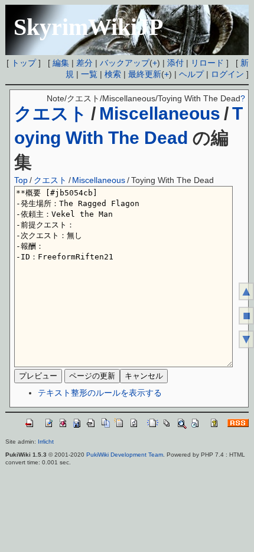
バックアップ (124, 63)
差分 (84, 63)
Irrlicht (46, 441)
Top (21, 180)
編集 (61, 63)
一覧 (89, 74)
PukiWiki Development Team (124, 454)
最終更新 (144, 74)
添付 (175, 63)
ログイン (227, 74)
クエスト (50, 113)
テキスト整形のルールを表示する (100, 392)
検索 (113, 74)
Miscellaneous (159, 113)
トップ (23, 63)
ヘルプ (191, 74)
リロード (207, 63)
